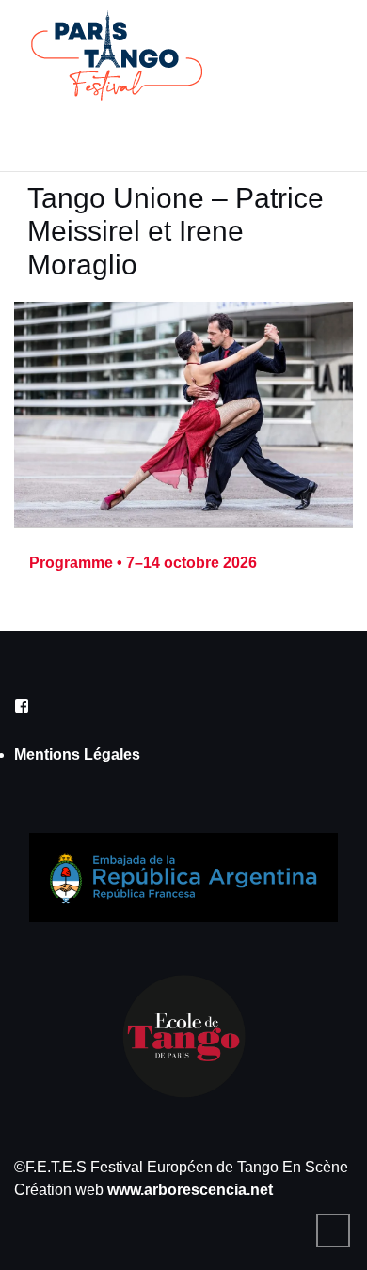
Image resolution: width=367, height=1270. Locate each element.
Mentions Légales (77, 754)
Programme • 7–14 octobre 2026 (143, 563)
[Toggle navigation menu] (43, 132)
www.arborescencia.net (190, 1190)
